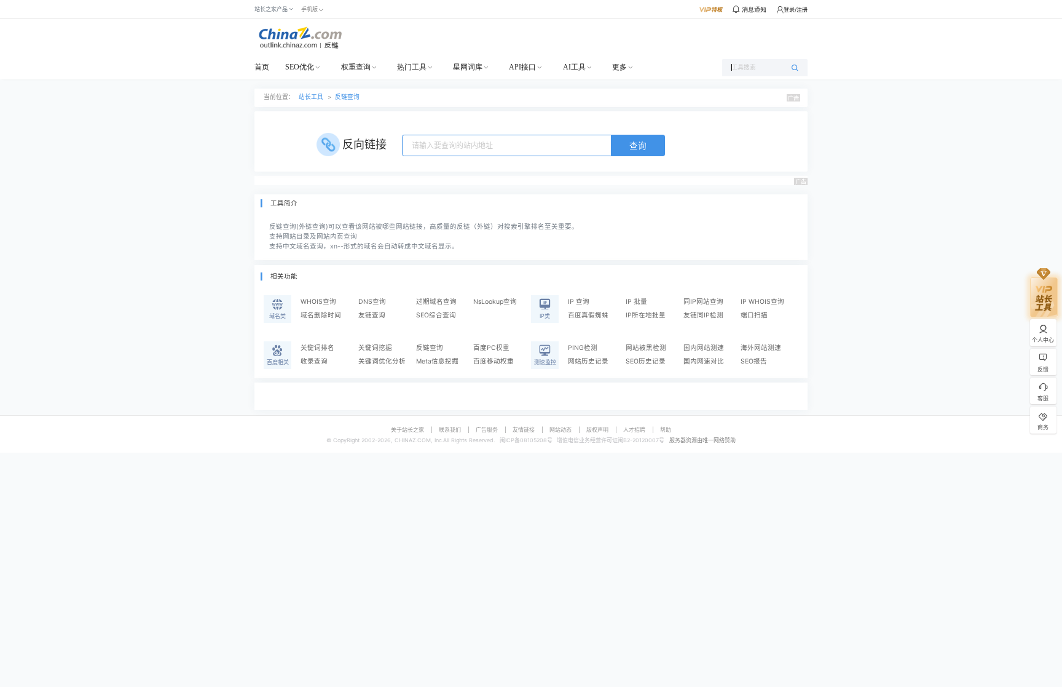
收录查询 (314, 361)
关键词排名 (317, 348)
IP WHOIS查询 (762, 302)
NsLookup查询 (495, 302)
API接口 (522, 67)
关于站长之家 (407, 429)
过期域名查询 (436, 302)
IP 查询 (578, 302)
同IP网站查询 (703, 302)
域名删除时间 (321, 315)
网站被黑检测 (646, 348)
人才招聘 (634, 429)
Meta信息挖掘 (437, 361)
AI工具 (574, 67)
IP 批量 (636, 302)
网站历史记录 (588, 361)
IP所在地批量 (646, 315)
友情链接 (524, 429)
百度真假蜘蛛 (588, 315)
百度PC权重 (491, 348)
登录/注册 (796, 9)
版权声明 (597, 429)
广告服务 (487, 429)
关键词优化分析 (382, 361)
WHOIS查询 (318, 302)
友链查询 (371, 315)
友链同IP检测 (703, 315)
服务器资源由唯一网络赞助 (702, 440)
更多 (619, 67)
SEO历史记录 (646, 361)
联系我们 (450, 429)
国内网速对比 (703, 361)
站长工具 (311, 96)
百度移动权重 (493, 361)
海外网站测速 (761, 348)
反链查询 (347, 96)
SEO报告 (754, 361)
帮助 (665, 429)
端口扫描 (754, 315)
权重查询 (356, 67)
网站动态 (560, 429)
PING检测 (582, 348)
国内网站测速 (703, 348)
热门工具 (412, 67)
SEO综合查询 (436, 315)
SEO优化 (299, 67)
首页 (261, 67)
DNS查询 (372, 302)
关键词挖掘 (375, 348)
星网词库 (467, 67)
